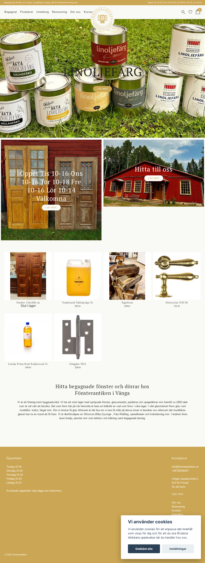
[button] (99, 134)
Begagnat (10, 11)
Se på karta (178, 486)
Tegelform (127, 302)
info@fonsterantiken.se (185, 466)
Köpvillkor (177, 514)
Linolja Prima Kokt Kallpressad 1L (28, 364)
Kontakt (176, 510)
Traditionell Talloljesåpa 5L (77, 302)
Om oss (75, 11)
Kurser (88, 11)
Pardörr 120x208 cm (28, 302)
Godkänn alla (144, 548)
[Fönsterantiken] (102, 19)
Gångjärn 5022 (77, 364)
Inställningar (178, 548)
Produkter (26, 11)
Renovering (59, 11)
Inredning (42, 11)
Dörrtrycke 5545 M (177, 302)
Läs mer (102, 89)
